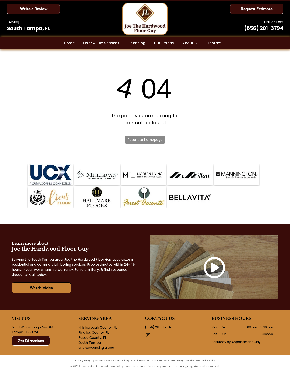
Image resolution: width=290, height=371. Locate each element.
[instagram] (148, 336)
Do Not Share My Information (111, 360)
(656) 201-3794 (263, 28)
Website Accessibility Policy (200, 360)
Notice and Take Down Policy (167, 360)
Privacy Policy (82, 360)
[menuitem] (69, 43)
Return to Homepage (145, 139)
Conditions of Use (139, 360)
